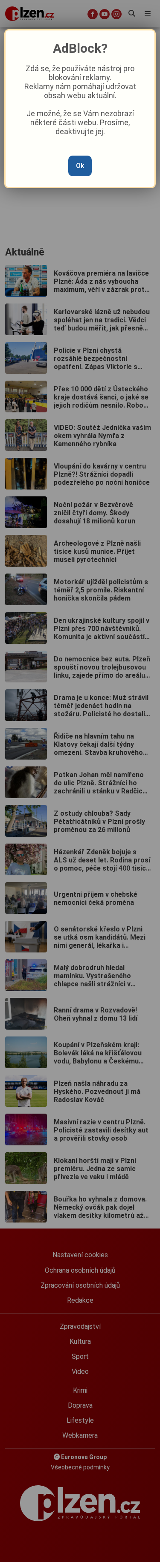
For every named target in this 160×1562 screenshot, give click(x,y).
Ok (80, 166)
